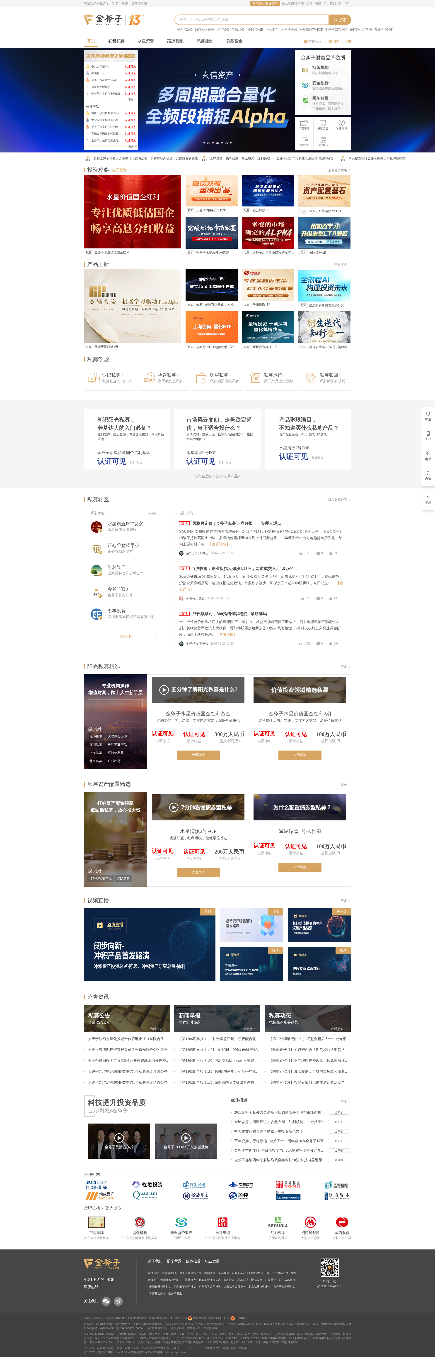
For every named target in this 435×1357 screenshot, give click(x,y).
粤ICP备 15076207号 (175, 1318)
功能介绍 (243, 1348)
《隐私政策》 (229, 1348)
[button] (204, 143)
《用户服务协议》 (210, 1348)
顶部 (428, 503)
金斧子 (126, 1318)
